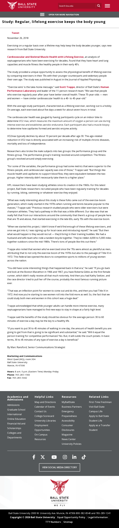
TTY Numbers (53, 522)
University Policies (71, 443)
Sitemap (68, 522)
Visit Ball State (96, 406)
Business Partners (72, 406)
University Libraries (45, 420)
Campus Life (95, 411)
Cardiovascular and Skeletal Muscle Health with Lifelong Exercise (45, 56)
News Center (69, 439)
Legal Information (98, 517)
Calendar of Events (45, 406)
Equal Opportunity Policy (71, 517)
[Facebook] (33, 457)
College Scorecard (44, 416)
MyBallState (68, 402)
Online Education (16, 419)
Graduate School (16, 409)
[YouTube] (54, 457)
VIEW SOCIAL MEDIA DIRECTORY (59, 467)
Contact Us (40, 411)
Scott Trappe (67, 87)
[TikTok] (84, 457)
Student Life (95, 420)
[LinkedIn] (74, 457)
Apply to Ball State (99, 416)
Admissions (13, 405)
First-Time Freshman (100, 402)
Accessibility (68, 420)
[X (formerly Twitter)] (42, 457)
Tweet (15, 33)
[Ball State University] (59, 493)
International (14, 414)
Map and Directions (45, 402)
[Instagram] (65, 457)
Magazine (67, 434)
